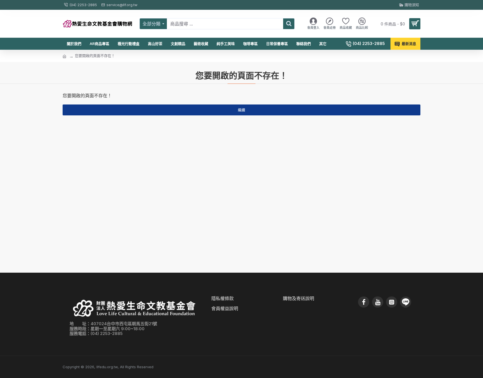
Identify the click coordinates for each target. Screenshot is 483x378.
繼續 (241, 110)
